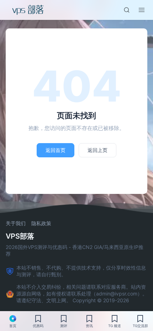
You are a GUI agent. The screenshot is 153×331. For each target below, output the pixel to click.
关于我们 (16, 223)
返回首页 (55, 150)
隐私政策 (41, 223)
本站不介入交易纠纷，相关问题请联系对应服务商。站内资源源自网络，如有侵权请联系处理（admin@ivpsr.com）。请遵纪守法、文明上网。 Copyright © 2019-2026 (81, 293)
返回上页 (97, 150)
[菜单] (141, 10)
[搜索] (126, 10)
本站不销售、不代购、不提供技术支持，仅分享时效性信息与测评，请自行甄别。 (81, 271)
